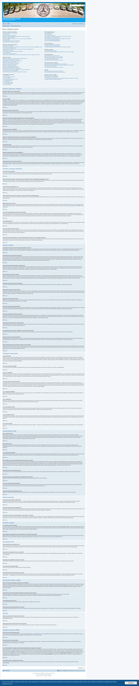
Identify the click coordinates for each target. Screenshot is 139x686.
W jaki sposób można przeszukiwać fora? (52, 55)
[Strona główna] (46, 10)
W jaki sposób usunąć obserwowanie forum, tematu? (54, 67)
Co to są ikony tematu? (7, 84)
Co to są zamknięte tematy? (8, 83)
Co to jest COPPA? (6, 34)
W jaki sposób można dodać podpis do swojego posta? (12, 60)
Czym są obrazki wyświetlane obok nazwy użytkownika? (13, 51)
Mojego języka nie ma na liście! (8, 50)
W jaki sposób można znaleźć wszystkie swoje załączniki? (55, 72)
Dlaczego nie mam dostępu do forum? (9, 65)
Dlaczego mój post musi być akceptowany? (10, 70)
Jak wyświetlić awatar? (7, 52)
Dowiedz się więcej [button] (7, 683)
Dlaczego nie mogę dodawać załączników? (10, 66)
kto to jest (23, 650)
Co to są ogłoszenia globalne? (8, 80)
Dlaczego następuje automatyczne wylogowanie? (11, 40)
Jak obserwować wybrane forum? (50, 66)
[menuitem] (9, 24)
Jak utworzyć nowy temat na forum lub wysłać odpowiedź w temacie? (15, 58)
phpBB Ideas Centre (65, 641)
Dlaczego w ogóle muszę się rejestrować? (10, 33)
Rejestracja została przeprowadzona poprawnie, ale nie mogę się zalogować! (16, 36)
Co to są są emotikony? (7, 77)
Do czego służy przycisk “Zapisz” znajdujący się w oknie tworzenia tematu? (16, 69)
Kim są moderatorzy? (48, 34)
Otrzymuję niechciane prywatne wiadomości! (52, 45)
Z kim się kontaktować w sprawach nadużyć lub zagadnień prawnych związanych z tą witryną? (61, 78)
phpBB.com (5, 206)
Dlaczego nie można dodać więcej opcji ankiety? (11, 62)
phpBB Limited (37, 633)
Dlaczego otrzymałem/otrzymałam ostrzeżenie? (11, 67)
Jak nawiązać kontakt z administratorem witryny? (53, 79)
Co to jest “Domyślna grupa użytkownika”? (52, 39)
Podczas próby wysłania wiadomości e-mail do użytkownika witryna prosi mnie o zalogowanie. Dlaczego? (21, 54)
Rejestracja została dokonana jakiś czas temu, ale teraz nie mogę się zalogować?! (17, 38)
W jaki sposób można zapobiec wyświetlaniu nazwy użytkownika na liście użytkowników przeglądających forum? (22, 46)
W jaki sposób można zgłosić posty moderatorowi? (12, 68)
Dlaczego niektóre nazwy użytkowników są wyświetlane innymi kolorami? (57, 38)
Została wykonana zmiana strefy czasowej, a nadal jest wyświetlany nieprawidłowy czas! (18, 49)
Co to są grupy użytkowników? (50, 35)
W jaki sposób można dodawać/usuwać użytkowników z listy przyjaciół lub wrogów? (59, 51)
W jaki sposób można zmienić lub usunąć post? (11, 59)
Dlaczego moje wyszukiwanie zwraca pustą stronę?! (54, 57)
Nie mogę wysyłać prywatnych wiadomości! (52, 44)
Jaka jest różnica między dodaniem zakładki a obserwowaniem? (56, 63)
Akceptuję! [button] (131, 682)
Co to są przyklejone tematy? (8, 82)
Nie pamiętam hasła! (6, 39)
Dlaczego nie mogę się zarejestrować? (9, 35)
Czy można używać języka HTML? (9, 76)
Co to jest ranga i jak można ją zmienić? (10, 53)
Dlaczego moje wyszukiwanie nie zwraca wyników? (54, 56)
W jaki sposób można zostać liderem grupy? (52, 37)
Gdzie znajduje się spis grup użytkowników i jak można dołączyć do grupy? (58, 36)
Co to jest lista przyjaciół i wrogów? (51, 50)
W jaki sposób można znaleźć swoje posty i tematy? (54, 60)
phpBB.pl (73, 205)
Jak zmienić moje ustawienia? (8, 45)
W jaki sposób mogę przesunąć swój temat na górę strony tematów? (15, 71)
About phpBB (39, 635)
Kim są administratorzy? (49, 33)
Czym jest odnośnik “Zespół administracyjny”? (53, 40)
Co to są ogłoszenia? (6, 81)
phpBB (42, 673)
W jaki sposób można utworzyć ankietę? (10, 61)
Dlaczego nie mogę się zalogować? (9, 37)
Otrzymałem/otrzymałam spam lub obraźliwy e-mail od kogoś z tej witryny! (58, 46)
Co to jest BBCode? (6, 75)
